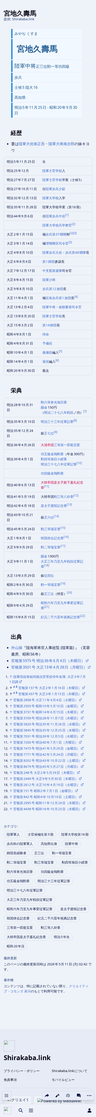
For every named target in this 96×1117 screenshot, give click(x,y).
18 (46, 565)
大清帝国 (47, 445)
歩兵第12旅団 (52, 289)
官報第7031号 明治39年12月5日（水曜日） (46, 736)
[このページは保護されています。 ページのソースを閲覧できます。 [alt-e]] (57, 1095)
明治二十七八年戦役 (58, 412)
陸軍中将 (48, 307)
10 (79, 463)
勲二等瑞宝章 (50, 547)
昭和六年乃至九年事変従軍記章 (29, 909)
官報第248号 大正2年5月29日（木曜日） (44, 772)
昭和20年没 (15, 946)
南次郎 (69, 143)
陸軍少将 (48, 279)
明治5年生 (62, 937)
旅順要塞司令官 (70, 307)
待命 (45, 334)
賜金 (44, 407)
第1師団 (48, 261)
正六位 (49, 517)
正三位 (49, 593)
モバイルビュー (63, 1079)
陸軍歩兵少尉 (55, 189)
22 (82, 616)
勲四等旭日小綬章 (54, 459)
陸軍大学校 (50, 198)
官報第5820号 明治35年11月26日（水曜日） (47, 724)
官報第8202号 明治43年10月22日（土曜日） (47, 760)
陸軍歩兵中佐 (55, 216)
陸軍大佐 (26, 143)
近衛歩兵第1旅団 (58, 298)
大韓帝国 (47, 482)
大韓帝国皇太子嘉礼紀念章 (26, 937)
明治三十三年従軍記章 (57, 421)
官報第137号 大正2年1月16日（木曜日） (49, 688)
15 (62, 527)
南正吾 (39, 143)
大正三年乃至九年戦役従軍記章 (29, 899)
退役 (45, 361)
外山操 (16, 647)
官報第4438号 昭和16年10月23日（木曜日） (47, 809)
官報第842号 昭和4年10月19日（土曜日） (45, 797)
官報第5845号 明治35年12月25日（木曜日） (47, 730)
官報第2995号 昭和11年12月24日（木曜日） (47, 803)
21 (46, 606)
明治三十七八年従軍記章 (59, 464)
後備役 (47, 352)
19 (62, 583)
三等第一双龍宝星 (67, 445)
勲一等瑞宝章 (50, 584)
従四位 (49, 575)
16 (66, 537)
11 (46, 486)
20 (69, 592)
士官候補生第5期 (40, 834)
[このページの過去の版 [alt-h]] (68, 1095)
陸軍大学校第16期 (75, 834)
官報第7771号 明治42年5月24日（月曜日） (46, 754)
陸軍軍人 (13, 834)
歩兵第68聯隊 (75, 252)
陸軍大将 (55, 143)
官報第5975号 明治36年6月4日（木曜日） (48, 660)
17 (62, 546)
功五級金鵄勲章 (52, 454)
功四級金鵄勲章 (52, 473)
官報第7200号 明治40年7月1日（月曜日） (45, 742)
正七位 (49, 433)
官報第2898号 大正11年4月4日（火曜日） (45, 700)
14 (56, 516)
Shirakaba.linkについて (69, 1071)
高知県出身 (49, 843)
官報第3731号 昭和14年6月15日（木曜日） (46, 712)
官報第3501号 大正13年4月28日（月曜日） (49, 667)
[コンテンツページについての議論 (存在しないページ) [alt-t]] (79, 1095)
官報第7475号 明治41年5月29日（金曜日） (46, 748)
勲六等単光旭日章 (54, 402)
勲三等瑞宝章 (50, 529)
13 (69, 504)
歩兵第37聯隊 (56, 234)
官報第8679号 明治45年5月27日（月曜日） (46, 766)
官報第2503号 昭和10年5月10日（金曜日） (46, 706)
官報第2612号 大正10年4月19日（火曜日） (46, 784)
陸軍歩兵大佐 (52, 252)
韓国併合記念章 (52, 538)
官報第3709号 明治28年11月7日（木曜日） (46, 718)
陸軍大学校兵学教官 (57, 225)
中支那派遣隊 (52, 270)
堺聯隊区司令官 (57, 243)
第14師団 (49, 325)
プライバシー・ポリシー (22, 1071)
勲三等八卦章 (63, 496)
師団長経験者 (16, 853)
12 (76, 495)
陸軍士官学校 (52, 170)
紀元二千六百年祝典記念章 (60, 617)
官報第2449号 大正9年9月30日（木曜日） (45, 778)
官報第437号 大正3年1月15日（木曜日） (49, 694)
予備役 (47, 343)
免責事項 (10, 1079)
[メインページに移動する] (7, 1110)
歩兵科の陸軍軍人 (20, 843)
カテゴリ (10, 826)
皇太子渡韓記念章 (54, 505)
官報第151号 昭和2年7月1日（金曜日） (43, 791)
